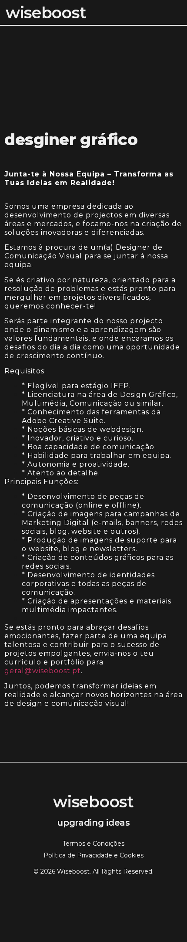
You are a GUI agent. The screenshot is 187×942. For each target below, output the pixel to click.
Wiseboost (46, 12)
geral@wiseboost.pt (42, 671)
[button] (180, 12)
